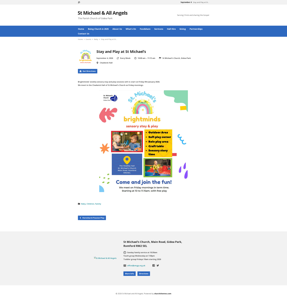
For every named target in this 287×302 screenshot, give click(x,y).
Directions (143, 273)
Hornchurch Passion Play (93, 218)
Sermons (158, 29)
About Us (117, 29)
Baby (96, 39)
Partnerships (196, 29)
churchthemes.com (162, 293)
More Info (129, 273)
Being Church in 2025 (98, 29)
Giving (182, 29)
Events (88, 39)
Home (81, 29)
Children (90, 204)
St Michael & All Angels (102, 13)
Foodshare (145, 29)
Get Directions (89, 71)
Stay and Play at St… (109, 39)
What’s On (131, 29)
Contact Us (83, 34)
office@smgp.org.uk (136, 265)
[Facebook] (153, 265)
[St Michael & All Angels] (105, 258)
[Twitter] (158, 265)
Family (98, 204)
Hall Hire (171, 29)
